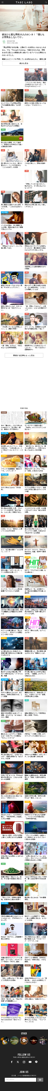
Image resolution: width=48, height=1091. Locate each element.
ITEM (3, 576)
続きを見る (24, 63)
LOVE (27, 69)
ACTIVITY (4, 456)
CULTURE (4, 412)
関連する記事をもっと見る (24, 355)
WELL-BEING (4, 212)
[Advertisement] (24, 383)
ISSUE (3, 129)
